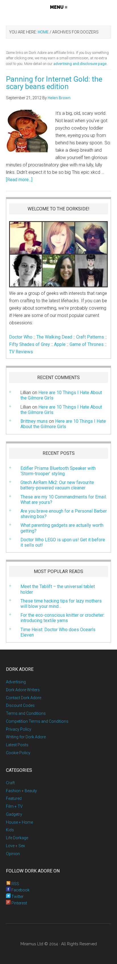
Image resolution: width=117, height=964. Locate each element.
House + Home (19, 822)
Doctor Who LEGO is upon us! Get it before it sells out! (62, 542)
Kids (10, 830)
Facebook (20, 890)
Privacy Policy (18, 729)
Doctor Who (20, 337)
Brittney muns (34, 421)
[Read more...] (19, 179)
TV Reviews (21, 351)
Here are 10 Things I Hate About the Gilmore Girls (61, 409)
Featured (14, 798)
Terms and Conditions (26, 713)
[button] (58, 7)
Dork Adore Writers (23, 690)
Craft (10, 783)
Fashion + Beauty (21, 790)
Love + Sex (15, 845)
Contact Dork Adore (23, 697)
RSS (15, 883)
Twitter (17, 896)
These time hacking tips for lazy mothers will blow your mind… (61, 603)
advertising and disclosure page (79, 64)
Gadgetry (14, 814)
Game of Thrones (87, 344)
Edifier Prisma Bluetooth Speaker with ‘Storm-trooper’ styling (58, 471)
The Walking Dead (54, 337)
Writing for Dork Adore (26, 737)
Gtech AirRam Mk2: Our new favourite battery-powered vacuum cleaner (57, 485)
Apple (60, 344)
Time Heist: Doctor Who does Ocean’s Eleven (57, 632)
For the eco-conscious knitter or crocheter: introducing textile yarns (62, 617)
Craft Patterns (90, 337)
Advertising (16, 682)
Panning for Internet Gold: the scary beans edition (54, 83)
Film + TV (14, 806)
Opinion (13, 853)
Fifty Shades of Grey (29, 344)
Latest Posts (17, 745)
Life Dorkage (17, 838)
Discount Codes (20, 705)
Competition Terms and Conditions (37, 721)
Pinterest (19, 903)
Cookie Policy (18, 753)
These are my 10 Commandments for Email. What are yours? (63, 499)
